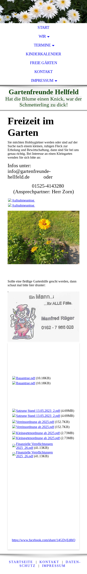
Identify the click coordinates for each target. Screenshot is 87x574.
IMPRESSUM (53, 565)
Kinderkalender (43, 54)
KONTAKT (43, 71)
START (43, 27)
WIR (42, 36)
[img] (43, 11)
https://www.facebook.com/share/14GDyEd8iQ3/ (45, 540)
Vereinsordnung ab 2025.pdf (35, 422)
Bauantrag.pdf (25, 378)
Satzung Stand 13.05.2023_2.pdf (38, 410)
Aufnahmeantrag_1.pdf (27, 200)
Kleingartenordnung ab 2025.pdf (38, 433)
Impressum (42, 80)
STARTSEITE (21, 562)
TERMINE (42, 45)
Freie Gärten (43, 63)
